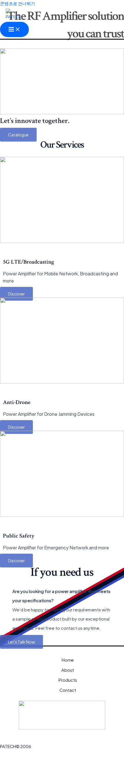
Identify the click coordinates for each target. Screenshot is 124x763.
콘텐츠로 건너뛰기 (17, 3)
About (67, 670)
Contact (67, 690)
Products (68, 680)
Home (68, 659)
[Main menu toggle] (14, 29)
